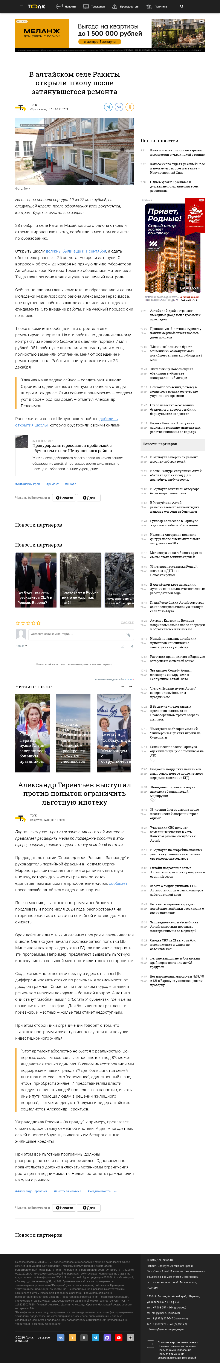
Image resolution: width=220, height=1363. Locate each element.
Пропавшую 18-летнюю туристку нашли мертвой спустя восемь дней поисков (175, 333)
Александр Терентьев (31, 1191)
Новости (70, 6)
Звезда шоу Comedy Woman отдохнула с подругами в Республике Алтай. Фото (170, 674)
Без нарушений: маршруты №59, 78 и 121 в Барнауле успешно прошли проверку (177, 980)
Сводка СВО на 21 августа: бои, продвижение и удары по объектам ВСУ (173, 944)
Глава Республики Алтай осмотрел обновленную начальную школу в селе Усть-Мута (177, 606)
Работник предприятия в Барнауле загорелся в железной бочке (177, 659)
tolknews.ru (165, 1260)
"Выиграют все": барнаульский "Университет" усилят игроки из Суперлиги (175, 733)
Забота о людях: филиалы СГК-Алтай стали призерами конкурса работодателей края (176, 890)
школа (70, 484)
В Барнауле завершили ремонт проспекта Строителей (174, 459)
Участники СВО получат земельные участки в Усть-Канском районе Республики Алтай (173, 833)
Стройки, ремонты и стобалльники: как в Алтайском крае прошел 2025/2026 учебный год (75, 743)
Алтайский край (27, 484)
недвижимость (99, 1191)
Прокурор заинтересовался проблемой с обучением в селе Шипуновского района (72, 448)
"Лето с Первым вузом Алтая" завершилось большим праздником (33, 748)
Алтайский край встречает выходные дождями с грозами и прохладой (175, 315)
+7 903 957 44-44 (163, 1307)
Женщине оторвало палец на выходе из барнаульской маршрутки (172, 791)
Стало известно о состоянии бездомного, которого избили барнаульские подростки (173, 409)
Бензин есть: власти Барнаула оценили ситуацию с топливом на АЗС (177, 751)
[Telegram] (108, 106)
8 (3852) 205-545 (163, 1318)
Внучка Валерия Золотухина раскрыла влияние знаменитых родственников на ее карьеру (175, 427)
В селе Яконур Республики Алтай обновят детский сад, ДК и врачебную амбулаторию (176, 475)
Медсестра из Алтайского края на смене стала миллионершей (176, 555)
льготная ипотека (67, 1191)
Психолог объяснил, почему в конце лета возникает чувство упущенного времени (174, 391)
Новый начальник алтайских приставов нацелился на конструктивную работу (173, 643)
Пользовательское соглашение (177, 1346)
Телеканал (98, 6)
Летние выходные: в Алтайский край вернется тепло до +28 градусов (175, 962)
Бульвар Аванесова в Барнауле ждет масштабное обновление (174, 523)
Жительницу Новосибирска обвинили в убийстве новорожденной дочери (171, 373)
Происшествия (129, 6)
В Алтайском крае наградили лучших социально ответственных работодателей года (177, 588)
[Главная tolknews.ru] (36, 6)
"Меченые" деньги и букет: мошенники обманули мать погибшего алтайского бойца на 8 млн (176, 353)
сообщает (118, 883)
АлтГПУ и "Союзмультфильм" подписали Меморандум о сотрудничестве (120, 748)
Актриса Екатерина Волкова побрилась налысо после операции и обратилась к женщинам (177, 624)
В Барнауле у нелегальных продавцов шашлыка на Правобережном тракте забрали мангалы (175, 712)
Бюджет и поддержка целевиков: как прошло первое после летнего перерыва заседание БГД (176, 773)
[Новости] (64, 497)
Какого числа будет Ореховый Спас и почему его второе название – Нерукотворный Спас (177, 168)
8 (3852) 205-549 (163, 1324)
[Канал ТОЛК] (89, 497)
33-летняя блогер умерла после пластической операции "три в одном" (174, 813)
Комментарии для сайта (114, 679)
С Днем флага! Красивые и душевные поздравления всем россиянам (174, 186)
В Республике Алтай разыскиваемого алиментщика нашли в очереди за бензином (175, 507)
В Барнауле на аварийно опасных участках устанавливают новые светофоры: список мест (176, 854)
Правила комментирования (174, 1350)
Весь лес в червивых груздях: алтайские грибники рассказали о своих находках (177, 908)
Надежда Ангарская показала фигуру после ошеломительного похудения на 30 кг (175, 539)
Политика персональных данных (178, 1342)
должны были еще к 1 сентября (76, 251)
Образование (38, 109)
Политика (161, 6)
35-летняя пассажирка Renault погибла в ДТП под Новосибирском (173, 570)
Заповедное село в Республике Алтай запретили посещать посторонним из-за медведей (174, 926)
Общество (36, 820)
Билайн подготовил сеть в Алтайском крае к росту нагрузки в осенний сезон (177, 872)
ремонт (52, 484)
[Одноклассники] (129, 106)
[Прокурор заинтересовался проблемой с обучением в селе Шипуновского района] (21, 455)
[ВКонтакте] (118, 106)
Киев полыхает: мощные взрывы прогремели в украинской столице (177, 152)
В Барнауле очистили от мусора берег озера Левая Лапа (174, 491)
